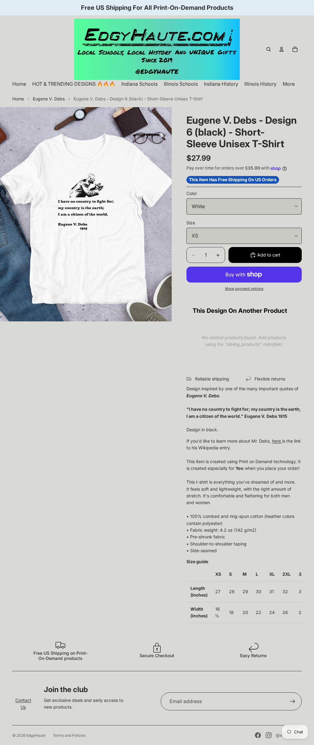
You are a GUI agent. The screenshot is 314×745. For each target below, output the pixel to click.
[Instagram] (268, 735)
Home (18, 98)
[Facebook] (258, 735)
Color (191, 193)
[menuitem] (289, 84)
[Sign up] (292, 701)
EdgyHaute (35, 735)
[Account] (281, 49)
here (276, 441)
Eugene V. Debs (49, 98)
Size (190, 222)
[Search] (268, 49)
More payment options (244, 288)
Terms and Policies (69, 735)
